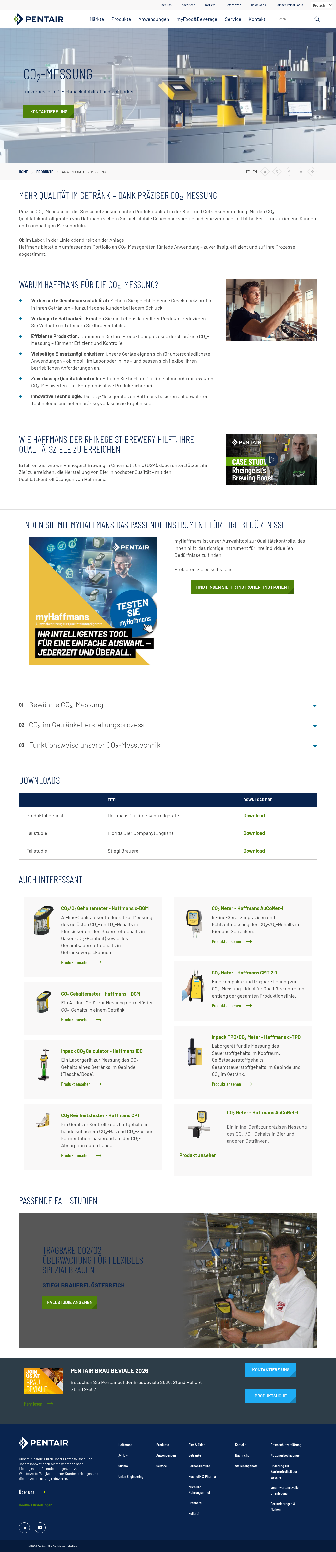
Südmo (123, 1465)
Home (23, 172)
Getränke (195, 1455)
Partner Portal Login (289, 4)
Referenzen (233, 4)
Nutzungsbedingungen (286, 1455)
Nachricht (188, 4)
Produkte (121, 19)
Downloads (258, 4)
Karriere (210, 4)
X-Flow (123, 1455)
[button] (168, 705)
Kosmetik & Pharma (202, 1476)
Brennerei (195, 1502)
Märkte (97, 19)
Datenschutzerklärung (286, 1444)
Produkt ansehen (198, 1155)
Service (233, 19)
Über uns (165, 4)
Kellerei (194, 1513)
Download (254, 815)
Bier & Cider (197, 1444)
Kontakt (257, 19)
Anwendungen (153, 19)
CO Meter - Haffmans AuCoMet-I (262, 1112)
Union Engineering (130, 1476)
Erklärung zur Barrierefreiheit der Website (284, 1471)
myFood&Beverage (197, 19)
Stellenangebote (246, 1465)
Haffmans (125, 1444)
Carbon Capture (199, 1465)
